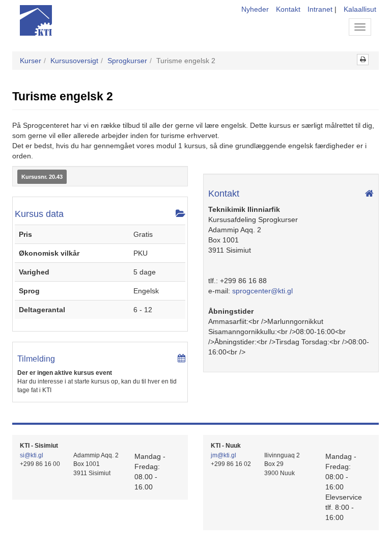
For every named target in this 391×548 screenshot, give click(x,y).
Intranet (320, 9)
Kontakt (288, 9)
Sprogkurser (127, 61)
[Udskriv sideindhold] (363, 59)
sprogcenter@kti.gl (262, 291)
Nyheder (255, 9)
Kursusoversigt (74, 61)
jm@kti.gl (223, 455)
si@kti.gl (31, 455)
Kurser (30, 61)
